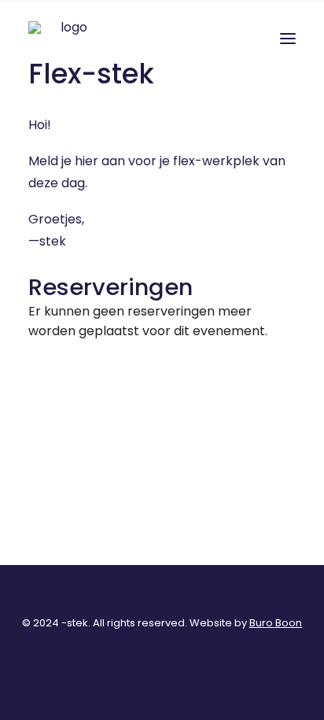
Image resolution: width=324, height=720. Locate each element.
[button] (288, 38)
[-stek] (67, 38)
